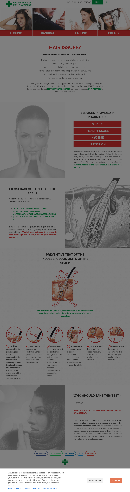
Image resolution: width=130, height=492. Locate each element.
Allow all (116, 480)
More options (95, 480)
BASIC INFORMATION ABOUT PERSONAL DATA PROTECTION (32, 488)
